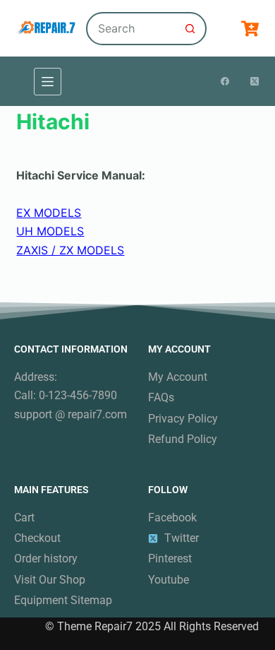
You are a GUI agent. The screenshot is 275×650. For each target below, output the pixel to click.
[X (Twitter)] (254, 81)
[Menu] (47, 81)
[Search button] (190, 28)
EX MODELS (48, 213)
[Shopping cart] (250, 28)
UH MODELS (50, 231)
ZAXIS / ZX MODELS (70, 250)
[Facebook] (225, 81)
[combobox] (131, 28)
